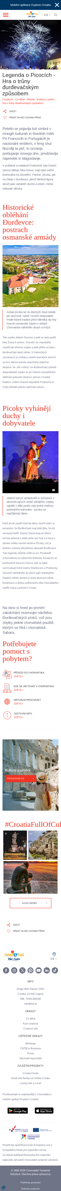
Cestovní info (30, 1013)
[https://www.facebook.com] (39, 955)
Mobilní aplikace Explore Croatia (30, 5)
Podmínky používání (30, 1172)
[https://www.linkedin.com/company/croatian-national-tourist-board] (47, 955)
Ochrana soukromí (30, 1179)
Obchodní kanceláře (30, 1043)
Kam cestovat (30, 1008)
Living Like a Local (30, 1068)
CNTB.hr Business (30, 1033)
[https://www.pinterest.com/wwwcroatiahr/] (30, 955)
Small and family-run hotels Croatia (30, 1063)
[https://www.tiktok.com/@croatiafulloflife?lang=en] (55, 955)
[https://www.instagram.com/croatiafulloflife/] (14, 955)
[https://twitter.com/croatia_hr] (22, 955)
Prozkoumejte (16, 764)
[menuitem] (18, 1096)
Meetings (30, 1028)
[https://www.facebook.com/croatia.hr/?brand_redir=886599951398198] (6, 955)
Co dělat (30, 1003)
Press (30, 1038)
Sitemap (31, 1185)
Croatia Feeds (30, 1058)
